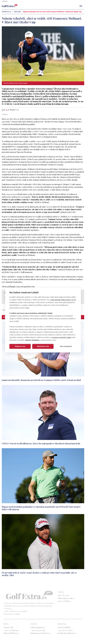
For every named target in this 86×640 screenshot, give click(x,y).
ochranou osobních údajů (61, 337)
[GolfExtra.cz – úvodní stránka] (9, 5)
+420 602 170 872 (65, 630)
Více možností (66, 346)
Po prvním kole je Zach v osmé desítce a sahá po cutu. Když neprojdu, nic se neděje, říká (39, 574)
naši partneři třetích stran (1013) (63, 299)
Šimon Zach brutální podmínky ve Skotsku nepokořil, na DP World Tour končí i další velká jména (41, 508)
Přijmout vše (20, 346)
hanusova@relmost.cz (40, 633)
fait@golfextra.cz (11, 633)
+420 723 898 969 (11, 630)
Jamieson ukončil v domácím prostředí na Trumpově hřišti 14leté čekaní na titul (41, 380)
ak (6, 110)
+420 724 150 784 (38, 630)
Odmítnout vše (43, 346)
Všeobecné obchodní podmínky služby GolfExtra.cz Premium (29, 603)
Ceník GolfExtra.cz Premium (15, 611)
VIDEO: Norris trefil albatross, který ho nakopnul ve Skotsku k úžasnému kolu (41, 443)
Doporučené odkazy (12, 614)
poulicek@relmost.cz (67, 633)
